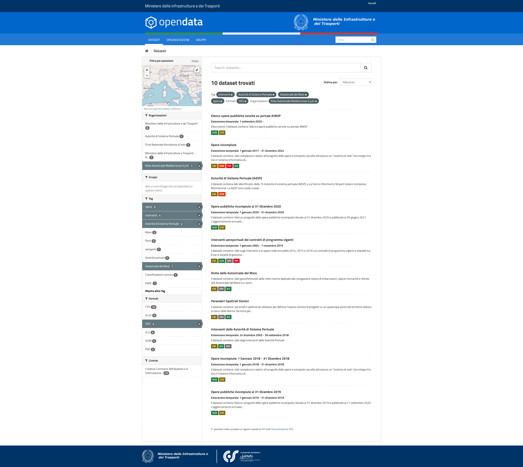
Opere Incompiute (223, 144)
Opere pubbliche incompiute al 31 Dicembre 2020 (246, 206)
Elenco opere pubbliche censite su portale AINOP (245, 115)
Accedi (372, 3)
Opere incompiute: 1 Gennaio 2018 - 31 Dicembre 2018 (250, 358)
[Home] (147, 51)
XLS (236, 165)
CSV (222, 132)
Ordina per (330, 82)
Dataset (154, 39)
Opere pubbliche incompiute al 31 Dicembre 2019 (246, 391)
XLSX (214, 132)
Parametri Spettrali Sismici (230, 301)
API (263, 429)
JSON (221, 165)
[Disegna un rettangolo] (197, 70)
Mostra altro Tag (155, 291)
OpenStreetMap (161, 108)
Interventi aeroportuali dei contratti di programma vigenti (252, 239)
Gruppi (201, 39)
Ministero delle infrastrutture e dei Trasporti (182, 6)
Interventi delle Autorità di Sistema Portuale (242, 329)
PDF (229, 165)
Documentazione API (281, 429)
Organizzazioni (178, 39)
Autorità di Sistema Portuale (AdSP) (236, 178)
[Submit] (372, 39)
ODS (229, 260)
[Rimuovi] (232, 94)
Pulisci (195, 61)
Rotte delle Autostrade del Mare (234, 273)
